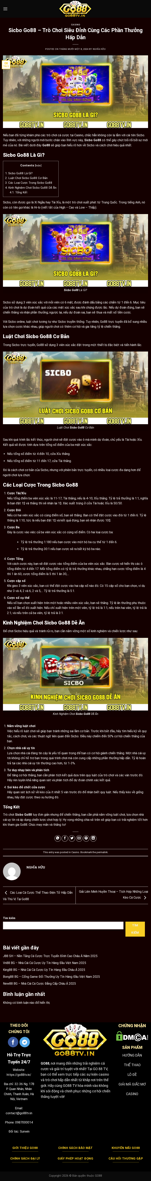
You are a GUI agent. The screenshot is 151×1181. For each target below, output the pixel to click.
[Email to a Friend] (79, 838)
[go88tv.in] (75, 9)
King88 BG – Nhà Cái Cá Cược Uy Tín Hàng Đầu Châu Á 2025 (44, 970)
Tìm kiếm (9, 918)
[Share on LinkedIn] (93, 838)
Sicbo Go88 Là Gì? (19, 173)
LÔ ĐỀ (132, 1075)
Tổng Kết (18, 192)
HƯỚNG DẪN (132, 1055)
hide (38, 165)
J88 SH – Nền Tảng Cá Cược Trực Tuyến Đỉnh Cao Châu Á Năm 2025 (50, 956)
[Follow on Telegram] (24, 1042)
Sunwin (24, 1131)
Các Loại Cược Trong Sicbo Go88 (28, 183)
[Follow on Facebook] (13, 1042)
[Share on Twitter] (72, 838)
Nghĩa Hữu (99, 49)
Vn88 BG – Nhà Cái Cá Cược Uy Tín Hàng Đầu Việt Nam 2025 (44, 963)
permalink (102, 852)
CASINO (132, 1094)
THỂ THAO (132, 1065)
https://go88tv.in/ (19, 1075)
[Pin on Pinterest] (86, 838)
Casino (75, 24)
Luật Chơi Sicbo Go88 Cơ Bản (26, 178)
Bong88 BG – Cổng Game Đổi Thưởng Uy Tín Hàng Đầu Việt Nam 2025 (51, 977)
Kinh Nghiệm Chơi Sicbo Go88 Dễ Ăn (30, 187)
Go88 (46, 145)
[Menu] (5, 9)
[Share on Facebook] (65, 838)
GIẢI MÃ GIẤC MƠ (132, 1084)
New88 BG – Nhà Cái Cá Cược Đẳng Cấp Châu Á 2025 (39, 983)
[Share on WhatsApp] (57, 838)
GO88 (45, 1063)
